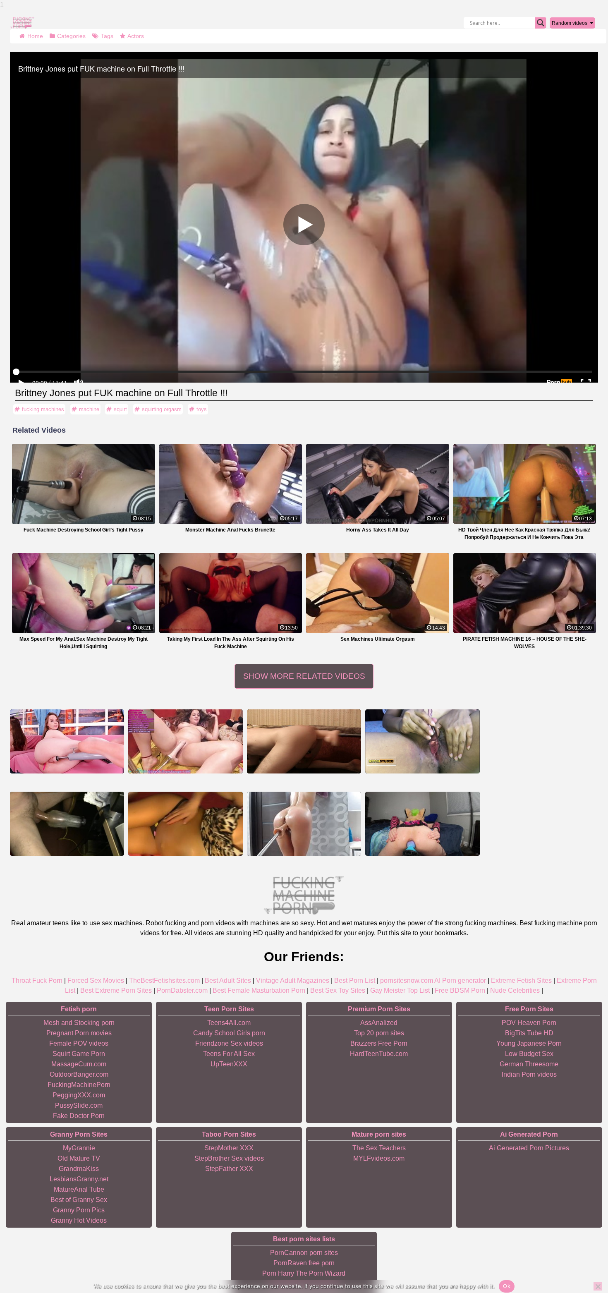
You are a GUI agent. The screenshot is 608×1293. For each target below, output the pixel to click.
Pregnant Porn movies (79, 1033)
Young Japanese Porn (529, 1043)
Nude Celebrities (515, 990)
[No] (598, 1286)
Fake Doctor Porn (79, 1115)
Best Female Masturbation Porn (259, 990)
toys (201, 409)
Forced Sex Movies (95, 980)
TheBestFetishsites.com (164, 980)
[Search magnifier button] (540, 23)
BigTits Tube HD (529, 1033)
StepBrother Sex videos (229, 1158)
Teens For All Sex (229, 1053)
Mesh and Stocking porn (79, 1022)
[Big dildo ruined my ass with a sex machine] (304, 741)
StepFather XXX (229, 1168)
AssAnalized (378, 1022)
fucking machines (43, 409)
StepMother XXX (229, 1148)
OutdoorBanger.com (79, 1074)
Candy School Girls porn (229, 1033)
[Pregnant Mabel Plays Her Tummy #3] (185, 824)
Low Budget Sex (529, 1053)
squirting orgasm (162, 409)
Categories (71, 36)
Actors (135, 36)
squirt (120, 409)
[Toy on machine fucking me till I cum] (422, 824)
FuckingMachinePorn (79, 1084)
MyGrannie (79, 1148)
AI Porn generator (460, 980)
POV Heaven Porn (529, 1022)
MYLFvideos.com (379, 1158)
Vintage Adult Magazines (292, 980)
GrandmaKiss (79, 1168)
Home (35, 36)
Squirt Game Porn (79, 1053)
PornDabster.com (182, 990)
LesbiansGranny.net (79, 1179)
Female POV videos (78, 1043)
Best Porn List (354, 980)
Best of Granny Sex (78, 1199)
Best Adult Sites (228, 980)
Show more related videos (304, 676)
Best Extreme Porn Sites (116, 990)
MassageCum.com (78, 1064)
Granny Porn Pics (79, 1210)
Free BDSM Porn (460, 990)
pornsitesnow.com (406, 980)
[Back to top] (583, 1256)
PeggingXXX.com (79, 1095)
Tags (107, 36)
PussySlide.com (79, 1105)
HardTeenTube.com (379, 1053)
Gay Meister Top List (400, 990)
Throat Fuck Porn (37, 980)
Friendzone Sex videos (229, 1043)
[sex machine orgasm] (304, 824)
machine (89, 409)
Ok (506, 1286)
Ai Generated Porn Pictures (529, 1148)
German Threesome (529, 1064)
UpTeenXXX (229, 1064)
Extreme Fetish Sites (521, 980)
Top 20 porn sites (379, 1033)
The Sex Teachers (379, 1148)
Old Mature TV (78, 1158)
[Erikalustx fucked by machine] (67, 741)
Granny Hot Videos (79, 1220)
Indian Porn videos (529, 1074)
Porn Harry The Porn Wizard (303, 1273)
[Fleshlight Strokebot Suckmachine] (67, 824)
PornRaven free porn (304, 1263)
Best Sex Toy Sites (337, 990)
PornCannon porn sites (304, 1252)
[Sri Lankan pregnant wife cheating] (422, 741)
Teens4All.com (229, 1022)
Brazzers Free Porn (378, 1043)
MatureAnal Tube (79, 1189)
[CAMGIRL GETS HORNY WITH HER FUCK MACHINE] (185, 741)
